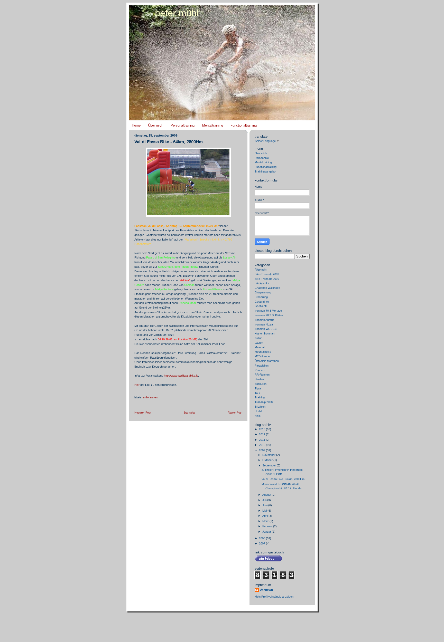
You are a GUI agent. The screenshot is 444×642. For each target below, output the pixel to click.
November (269, 454)
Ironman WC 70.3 (265, 328)
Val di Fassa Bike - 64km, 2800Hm (168, 141)
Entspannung (263, 292)
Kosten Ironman (264, 333)
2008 (262, 538)
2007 (262, 543)
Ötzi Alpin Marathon (267, 360)
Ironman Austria (264, 319)
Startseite (189, 412)
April (265, 515)
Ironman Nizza (264, 324)
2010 (262, 444)
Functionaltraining (243, 125)
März (266, 521)
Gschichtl (260, 306)
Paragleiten (262, 365)
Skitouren (260, 383)
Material (259, 347)
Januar (267, 531)
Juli (264, 500)
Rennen (259, 370)
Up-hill (258, 411)
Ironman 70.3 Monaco (268, 310)
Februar (267, 526)
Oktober (267, 460)
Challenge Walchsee (267, 287)
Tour (257, 393)
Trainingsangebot (265, 171)
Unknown (266, 589)
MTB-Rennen (150, 397)
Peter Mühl (177, 13)
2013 (262, 429)
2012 (262, 434)
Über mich (155, 125)
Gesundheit (262, 301)
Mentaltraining (212, 125)
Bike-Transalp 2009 (267, 274)
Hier (137, 384)
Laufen (259, 342)
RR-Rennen (262, 374)
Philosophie (262, 157)
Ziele (258, 415)
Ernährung (261, 297)
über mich (261, 153)
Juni (265, 505)
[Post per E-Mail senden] (134, 391)
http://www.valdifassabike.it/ (181, 375)
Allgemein (260, 269)
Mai (264, 510)
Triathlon (260, 406)
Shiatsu (259, 379)
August (267, 494)
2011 (262, 439)
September (269, 465)
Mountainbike (263, 351)
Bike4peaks (262, 283)
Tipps (258, 388)
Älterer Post (235, 412)
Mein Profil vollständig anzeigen (274, 596)
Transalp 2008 (264, 402)
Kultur (258, 338)
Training (260, 397)
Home (136, 125)
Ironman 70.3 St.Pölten (269, 315)
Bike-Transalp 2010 (267, 278)
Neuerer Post (142, 412)
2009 (262, 450)
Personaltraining (183, 125)
